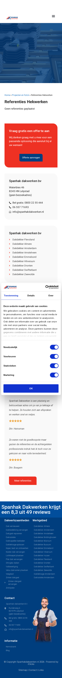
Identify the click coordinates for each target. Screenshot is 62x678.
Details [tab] (31, 295)
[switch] (54, 356)
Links (41, 670)
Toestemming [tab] (11, 295)
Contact (33, 670)
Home (7, 95)
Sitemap (23, 670)
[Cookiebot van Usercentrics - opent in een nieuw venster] (45, 287)
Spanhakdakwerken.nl (28, 661)
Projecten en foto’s (20, 95)
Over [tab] (50, 295)
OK (31, 388)
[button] (53, 15)
